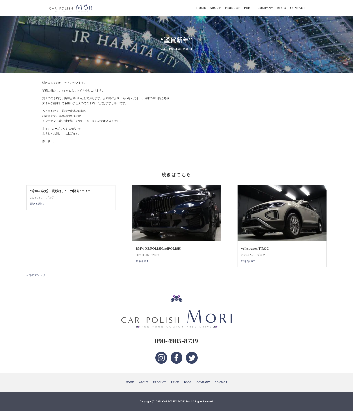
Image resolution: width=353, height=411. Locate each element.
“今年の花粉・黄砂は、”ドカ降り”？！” (60, 191)
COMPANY (265, 7)
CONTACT (297, 7)
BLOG (281, 7)
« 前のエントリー (37, 275)
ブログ (50, 197)
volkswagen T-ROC (255, 248)
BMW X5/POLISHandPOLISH (158, 248)
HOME (201, 7)
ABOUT (215, 7)
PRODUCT (232, 7)
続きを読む (37, 203)
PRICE (249, 7)
